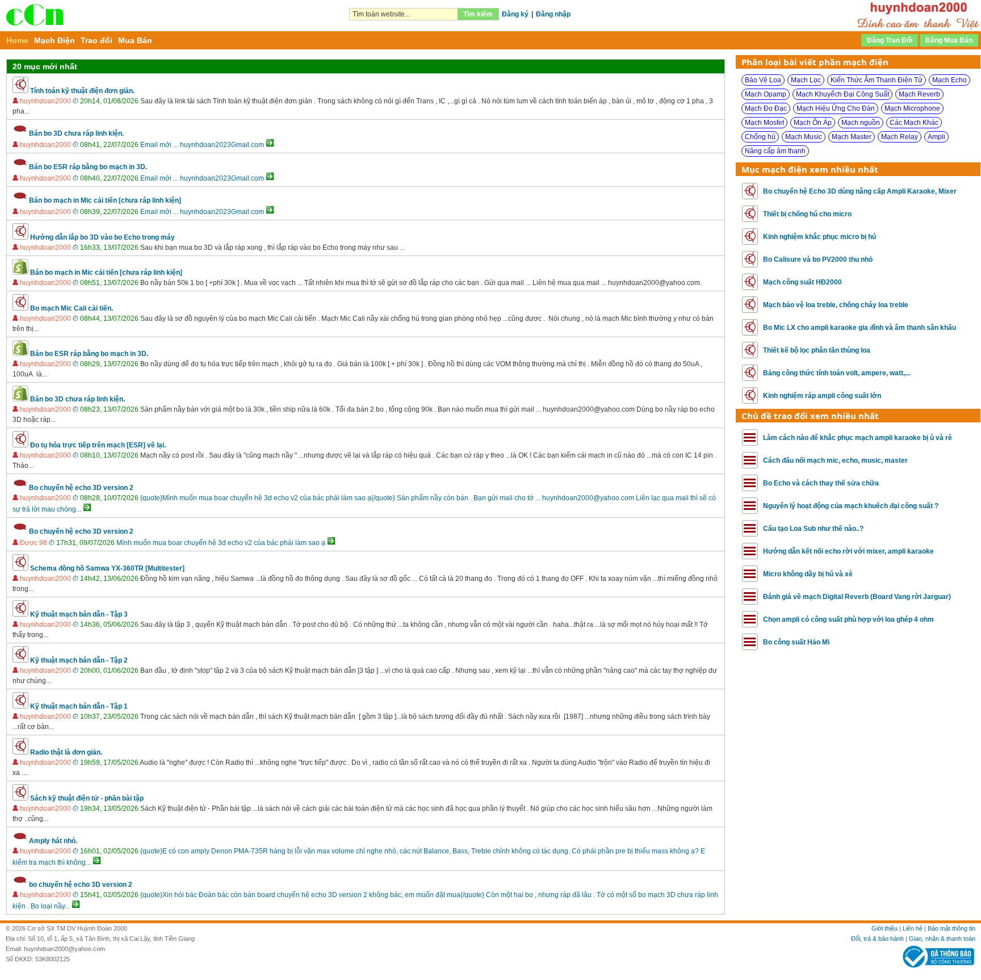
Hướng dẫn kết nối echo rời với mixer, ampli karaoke (848, 551)
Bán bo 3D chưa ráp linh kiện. (76, 133)
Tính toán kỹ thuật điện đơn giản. (82, 91)
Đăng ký (515, 14)
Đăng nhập (553, 14)
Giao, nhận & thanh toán (942, 938)
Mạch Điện (54, 40)
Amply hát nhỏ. (53, 841)
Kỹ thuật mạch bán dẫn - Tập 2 (79, 660)
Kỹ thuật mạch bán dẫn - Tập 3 (79, 614)
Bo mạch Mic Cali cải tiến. (71, 308)
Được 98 (33, 543)
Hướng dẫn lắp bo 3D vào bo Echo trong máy (102, 237)
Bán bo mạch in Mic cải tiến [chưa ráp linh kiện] (105, 200)
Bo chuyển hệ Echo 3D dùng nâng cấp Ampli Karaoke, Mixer (860, 191)
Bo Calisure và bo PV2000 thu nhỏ (818, 259)
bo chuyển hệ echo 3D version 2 (80, 885)
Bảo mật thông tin (951, 928)
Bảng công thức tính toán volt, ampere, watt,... (836, 373)
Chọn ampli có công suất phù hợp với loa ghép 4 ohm (848, 619)
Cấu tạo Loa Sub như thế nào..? (813, 529)
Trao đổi (96, 40)
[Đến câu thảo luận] (270, 145)
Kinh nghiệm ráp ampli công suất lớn (822, 396)
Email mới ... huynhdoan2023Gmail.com (202, 145)
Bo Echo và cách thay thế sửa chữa (821, 483)
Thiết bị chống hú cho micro (807, 214)
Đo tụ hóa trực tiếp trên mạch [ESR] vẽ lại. (98, 445)
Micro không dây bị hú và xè (808, 574)
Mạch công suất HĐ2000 (802, 282)
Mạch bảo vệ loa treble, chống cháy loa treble (835, 305)
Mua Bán (135, 40)
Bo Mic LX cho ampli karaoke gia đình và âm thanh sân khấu (859, 328)
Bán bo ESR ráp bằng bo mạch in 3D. (88, 167)
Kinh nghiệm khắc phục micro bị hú (819, 237)
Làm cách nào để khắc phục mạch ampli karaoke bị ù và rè (857, 438)
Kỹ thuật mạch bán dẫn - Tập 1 (79, 706)
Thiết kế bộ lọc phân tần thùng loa (816, 350)
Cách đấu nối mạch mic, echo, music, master (835, 460)
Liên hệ (913, 928)
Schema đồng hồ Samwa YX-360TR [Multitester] (107, 568)
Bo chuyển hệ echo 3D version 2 (81, 488)
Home (17, 40)
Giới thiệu (884, 928)
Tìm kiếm (478, 14)
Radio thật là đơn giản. (66, 752)
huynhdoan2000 (45, 101)
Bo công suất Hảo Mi (796, 642)
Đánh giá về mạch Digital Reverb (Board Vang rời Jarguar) (857, 597)
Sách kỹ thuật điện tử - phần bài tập (87, 798)
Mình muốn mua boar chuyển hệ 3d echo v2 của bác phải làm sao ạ (220, 543)
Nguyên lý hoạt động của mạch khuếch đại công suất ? (850, 506)
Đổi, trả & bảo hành (877, 938)
